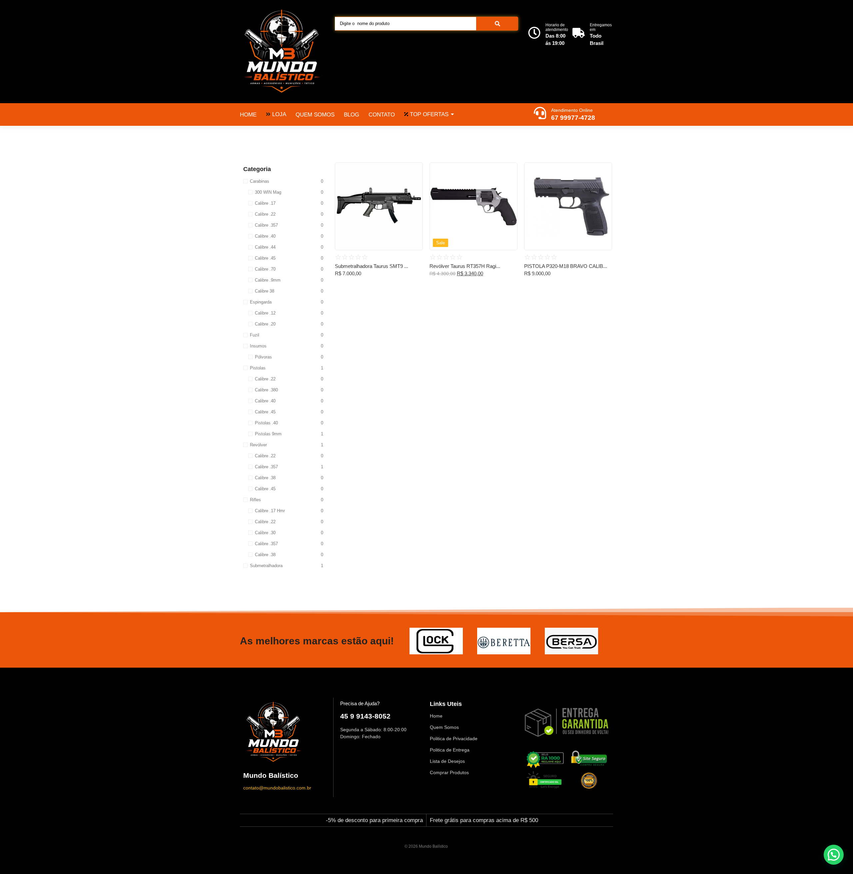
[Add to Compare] (415, 182)
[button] (834, 855)
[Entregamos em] (578, 34)
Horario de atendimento (556, 27)
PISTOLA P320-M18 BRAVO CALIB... (565, 266)
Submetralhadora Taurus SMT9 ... (371, 266)
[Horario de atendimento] (534, 34)
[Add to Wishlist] (415, 169)
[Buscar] (497, 24)
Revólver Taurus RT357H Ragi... (464, 266)
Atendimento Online (572, 110)
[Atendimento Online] (540, 114)
